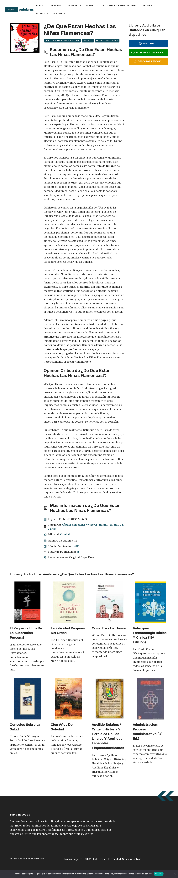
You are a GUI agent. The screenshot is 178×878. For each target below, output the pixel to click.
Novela (147, 5)
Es (78, 552)
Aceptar (158, 874)
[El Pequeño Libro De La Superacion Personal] (27, 621)
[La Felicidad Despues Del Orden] (68, 621)
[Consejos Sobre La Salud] (27, 717)
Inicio (39, 5)
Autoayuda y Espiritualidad (119, 5)
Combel (65, 534)
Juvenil (90, 5)
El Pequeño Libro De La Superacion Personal (26, 633)
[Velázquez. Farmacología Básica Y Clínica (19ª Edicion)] (150, 621)
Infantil (73, 5)
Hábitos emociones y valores (62, 41)
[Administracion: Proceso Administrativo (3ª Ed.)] (150, 717)
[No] (174, 873)
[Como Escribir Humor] (109, 621)
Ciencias (58, 13)
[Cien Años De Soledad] (68, 717)
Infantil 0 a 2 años (107, 41)
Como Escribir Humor (109, 628)
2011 (77, 546)
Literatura (54, 5)
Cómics (40, 13)
